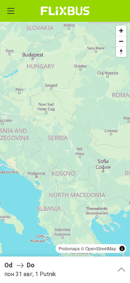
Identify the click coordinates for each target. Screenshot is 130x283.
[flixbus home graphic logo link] (65, 10)
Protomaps (69, 248)
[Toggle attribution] (122, 248)
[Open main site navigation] (10, 10)
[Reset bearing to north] (121, 51)
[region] (65, 141)
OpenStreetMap (100, 248)
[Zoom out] (121, 41)
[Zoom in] (121, 30)
